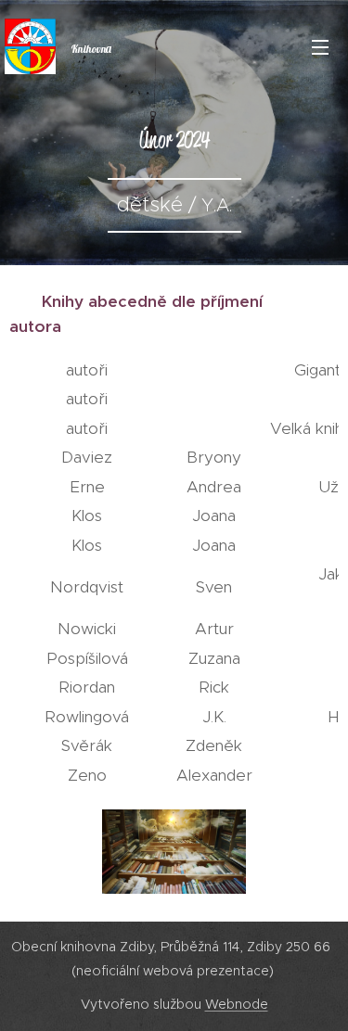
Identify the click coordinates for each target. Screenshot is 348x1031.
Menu (320, 46)
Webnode (236, 1004)
